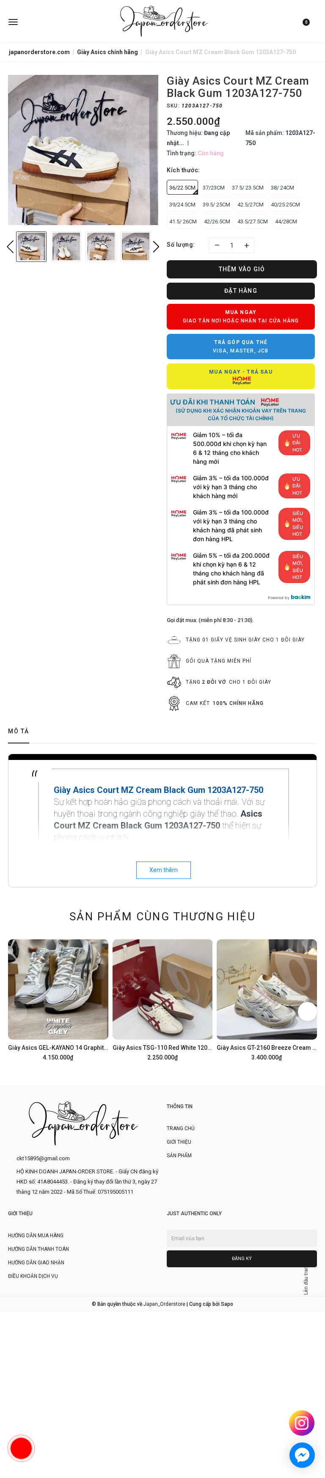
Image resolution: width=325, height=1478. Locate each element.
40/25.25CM (285, 204)
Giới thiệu (179, 1142)
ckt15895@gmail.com (43, 1158)
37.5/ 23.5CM (248, 187)
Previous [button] (10, 246)
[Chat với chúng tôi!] (302, 1455)
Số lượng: (181, 244)
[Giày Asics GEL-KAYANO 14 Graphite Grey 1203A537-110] (58, 998)
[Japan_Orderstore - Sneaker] (164, 21)
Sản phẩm (179, 1156)
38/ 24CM (282, 187)
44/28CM (286, 221)
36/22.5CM (182, 187)
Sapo (227, 1304)
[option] (83, 150)
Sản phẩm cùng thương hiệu (162, 916)
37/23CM (214, 187)
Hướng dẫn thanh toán (38, 1249)
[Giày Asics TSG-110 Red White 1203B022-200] (163, 998)
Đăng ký (242, 1258)
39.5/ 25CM (216, 204)
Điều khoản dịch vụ (33, 1276)
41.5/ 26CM (183, 221)
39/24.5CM (182, 204)
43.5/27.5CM (252, 221)
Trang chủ (181, 1128)
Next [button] (156, 246)
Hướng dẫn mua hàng (35, 1236)
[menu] (59, 21)
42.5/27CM (250, 204)
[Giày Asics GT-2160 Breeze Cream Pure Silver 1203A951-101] (267, 998)
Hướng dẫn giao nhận (36, 1263)
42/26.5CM (217, 221)
